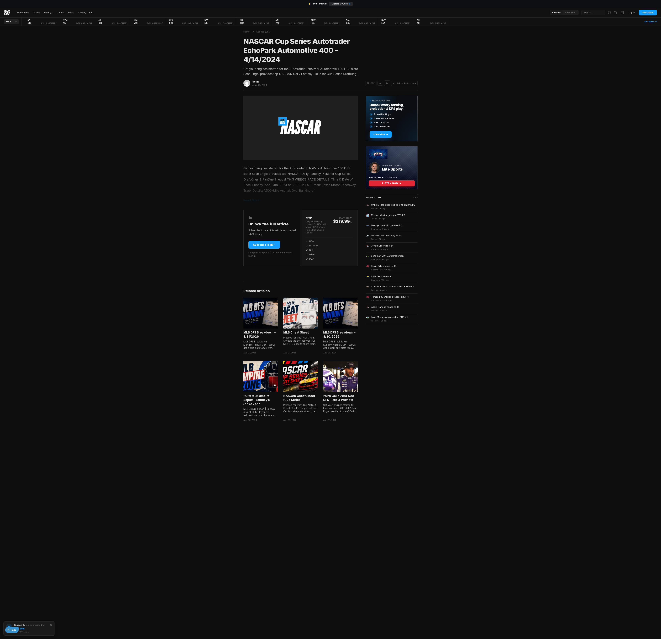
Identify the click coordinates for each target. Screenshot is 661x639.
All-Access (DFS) (262, 31)
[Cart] (622, 12)
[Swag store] (615, 12)
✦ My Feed (570, 12)
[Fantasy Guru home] (7, 12)
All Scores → (650, 21)
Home (246, 31)
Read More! (251, 200)
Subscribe (647, 12)
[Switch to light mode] (609, 12)
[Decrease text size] (380, 83)
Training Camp (85, 12)
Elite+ (71, 12)
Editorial (556, 12)
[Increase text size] (387, 83)
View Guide (345, 4)
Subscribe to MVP (264, 244)
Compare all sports (258, 252)
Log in (631, 12)
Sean (255, 81)
